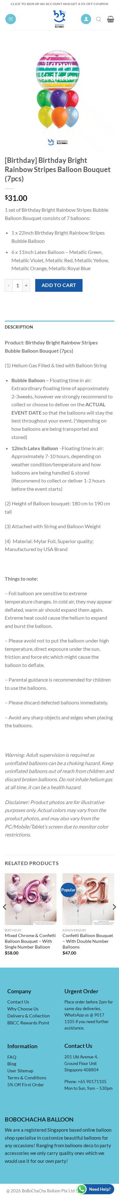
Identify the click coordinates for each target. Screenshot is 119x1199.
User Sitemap (20, 1070)
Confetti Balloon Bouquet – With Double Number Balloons (88, 941)
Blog (11, 1063)
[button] (10, 19)
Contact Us (18, 1001)
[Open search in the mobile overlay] (99, 19)
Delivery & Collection (28, 1015)
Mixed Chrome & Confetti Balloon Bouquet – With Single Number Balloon (30, 941)
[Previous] (5, 920)
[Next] (114, 920)
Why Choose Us (22, 1008)
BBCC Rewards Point (28, 1022)
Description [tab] (19, 327)
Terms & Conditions (26, 1077)
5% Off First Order (25, 1084)
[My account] (86, 19)
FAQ (11, 1057)
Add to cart (59, 285)
